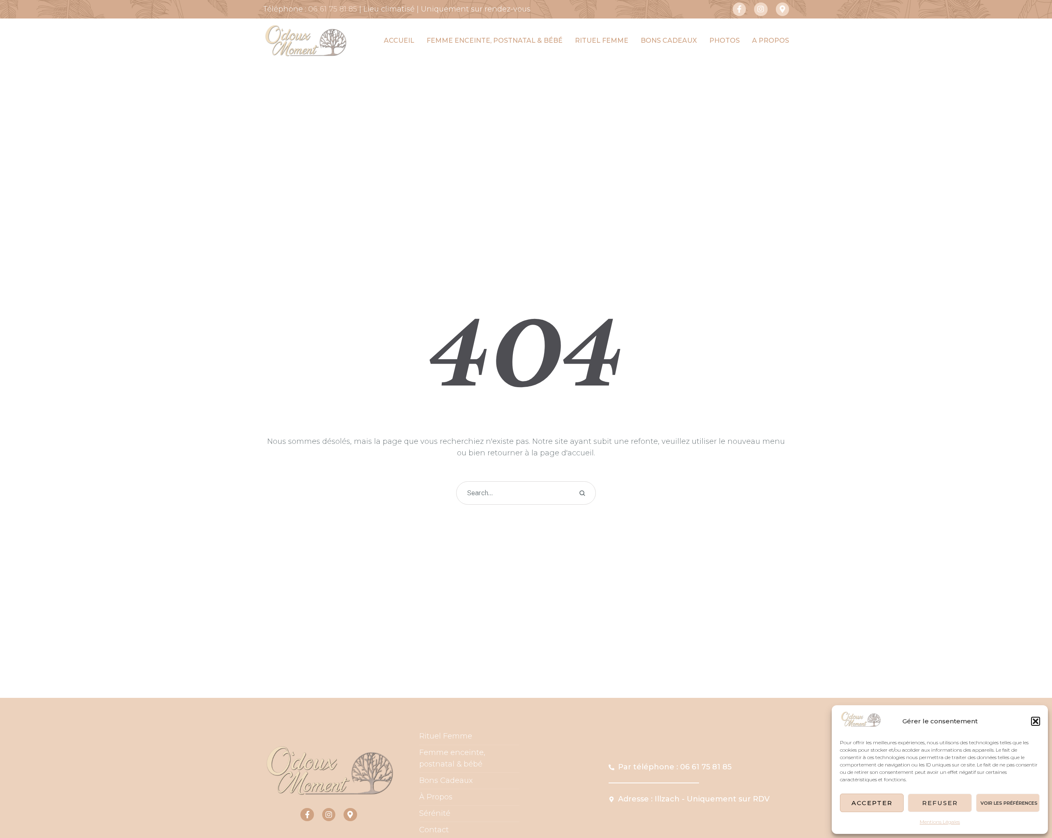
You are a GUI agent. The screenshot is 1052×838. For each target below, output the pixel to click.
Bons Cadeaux (446, 780)
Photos (724, 40)
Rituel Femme (445, 736)
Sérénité (434, 813)
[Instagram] (760, 9)
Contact (434, 829)
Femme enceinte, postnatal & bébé (495, 40)
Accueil (399, 40)
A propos (770, 40)
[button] (1035, 721)
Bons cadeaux (669, 40)
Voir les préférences (1009, 803)
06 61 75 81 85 (332, 9)
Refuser (940, 803)
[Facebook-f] (739, 9)
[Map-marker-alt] (782, 9)
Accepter (872, 803)
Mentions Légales (940, 822)
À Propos (435, 796)
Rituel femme (601, 40)
